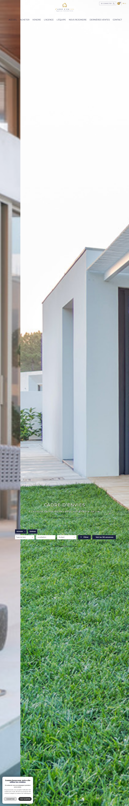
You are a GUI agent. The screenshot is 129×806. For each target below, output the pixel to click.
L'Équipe (61, 20)
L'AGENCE (49, 20)
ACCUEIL (13, 20)
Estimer (33, 531)
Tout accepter (25, 799)
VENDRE (36, 20)
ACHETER (24, 20)
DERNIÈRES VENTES (100, 20)
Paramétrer (10, 799)
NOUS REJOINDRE (78, 20)
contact (117, 20)
